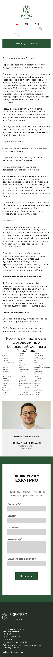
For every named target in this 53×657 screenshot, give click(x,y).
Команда (7, 639)
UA (16, 24)
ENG (37, 24)
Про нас (6, 634)
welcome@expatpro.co (12, 652)
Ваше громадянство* (21, 558)
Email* (11, 515)
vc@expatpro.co (26, 446)
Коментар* (14, 539)
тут (12, 91)
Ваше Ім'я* (14, 504)
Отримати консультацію (14, 642)
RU (26, 24)
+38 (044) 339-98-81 (11, 647)
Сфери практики (11, 637)
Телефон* (13, 527)
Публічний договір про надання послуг (23, 645)
